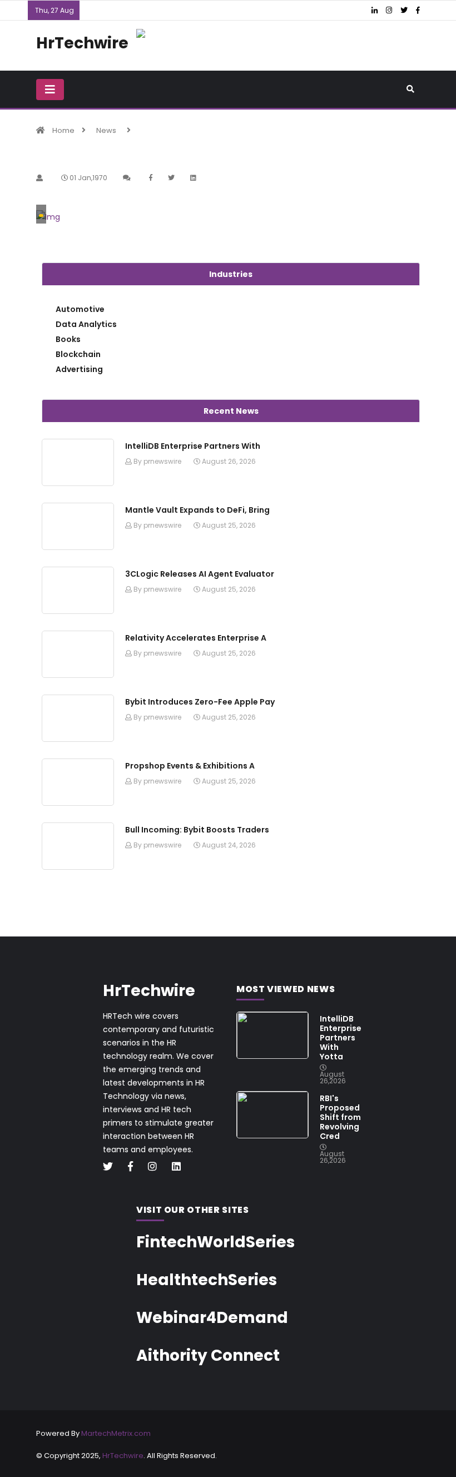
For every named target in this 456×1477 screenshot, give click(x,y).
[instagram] (156, 1167)
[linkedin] (180, 1167)
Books (68, 339)
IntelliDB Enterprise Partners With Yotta (340, 1037)
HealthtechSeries (206, 1280)
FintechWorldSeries (215, 1242)
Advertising (79, 369)
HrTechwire (122, 1455)
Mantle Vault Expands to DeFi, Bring (197, 510)
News (106, 130)
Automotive (80, 309)
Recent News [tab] (231, 411)
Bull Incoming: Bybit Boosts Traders (197, 829)
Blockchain (78, 354)
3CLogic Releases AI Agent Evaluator (199, 573)
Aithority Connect (208, 1355)
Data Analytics (86, 324)
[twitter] (112, 1167)
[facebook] (134, 1167)
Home (63, 130)
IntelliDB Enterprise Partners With (192, 446)
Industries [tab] (230, 274)
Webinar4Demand (212, 1318)
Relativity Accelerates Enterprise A (195, 637)
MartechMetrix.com (116, 1433)
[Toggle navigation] (50, 89)
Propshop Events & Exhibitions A (190, 765)
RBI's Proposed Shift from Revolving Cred (340, 1117)
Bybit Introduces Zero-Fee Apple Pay (200, 701)
